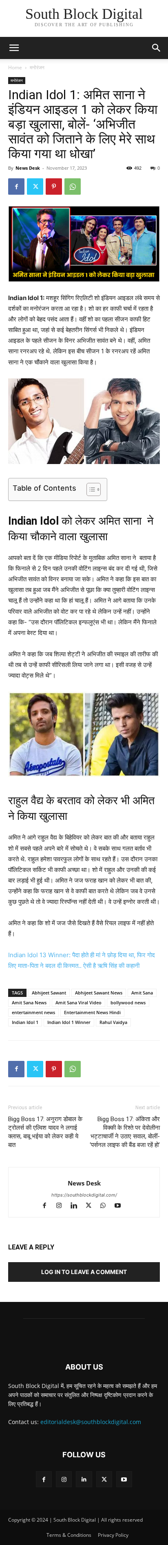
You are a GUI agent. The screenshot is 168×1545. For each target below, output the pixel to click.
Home (15, 67)
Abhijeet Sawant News (98, 993)
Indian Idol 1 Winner (69, 1022)
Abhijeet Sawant (49, 993)
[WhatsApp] (72, 186)
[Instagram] (62, 1206)
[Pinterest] (54, 186)
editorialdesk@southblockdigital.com (90, 1422)
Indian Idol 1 (25, 1022)
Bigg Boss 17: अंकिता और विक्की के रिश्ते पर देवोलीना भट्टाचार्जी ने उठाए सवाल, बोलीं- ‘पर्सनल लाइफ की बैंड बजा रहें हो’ (125, 1132)
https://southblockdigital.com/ (84, 1195)
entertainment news (33, 1012)
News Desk (27, 168)
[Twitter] (35, 186)
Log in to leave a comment (84, 1271)
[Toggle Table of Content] (89, 489)
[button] (156, 48)
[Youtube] (121, 1206)
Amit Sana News (29, 1002)
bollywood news (128, 1002)
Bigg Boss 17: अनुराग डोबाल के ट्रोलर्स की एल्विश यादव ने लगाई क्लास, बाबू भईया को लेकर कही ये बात (45, 1132)
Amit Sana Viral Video (78, 1002)
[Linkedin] (77, 1206)
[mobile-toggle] (14, 48)
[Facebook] (16, 186)
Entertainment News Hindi (92, 1012)
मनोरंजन (37, 67)
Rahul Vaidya (113, 1022)
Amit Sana (142, 993)
